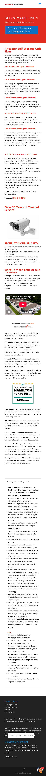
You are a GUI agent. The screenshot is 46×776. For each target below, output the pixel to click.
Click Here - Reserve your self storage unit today (20, 30)
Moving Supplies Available (15, 458)
